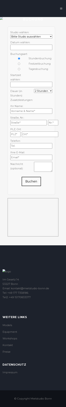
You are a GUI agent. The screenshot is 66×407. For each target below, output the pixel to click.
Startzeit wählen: (15, 77)
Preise (6, 351)
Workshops (10, 338)
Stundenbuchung (39, 58)
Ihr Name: (16, 106)
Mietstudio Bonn (41, 398)
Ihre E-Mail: (17, 152)
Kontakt (8, 345)
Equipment (10, 331)
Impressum (10, 372)
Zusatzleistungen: (20, 100)
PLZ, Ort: (15, 129)
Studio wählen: (19, 32)
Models (7, 325)
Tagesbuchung (38, 69)
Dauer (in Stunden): (16, 93)
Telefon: (15, 140)
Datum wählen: (20, 42)
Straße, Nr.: (17, 117)
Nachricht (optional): (16, 166)
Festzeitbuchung (39, 63)
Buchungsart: (19, 54)
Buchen (31, 181)
